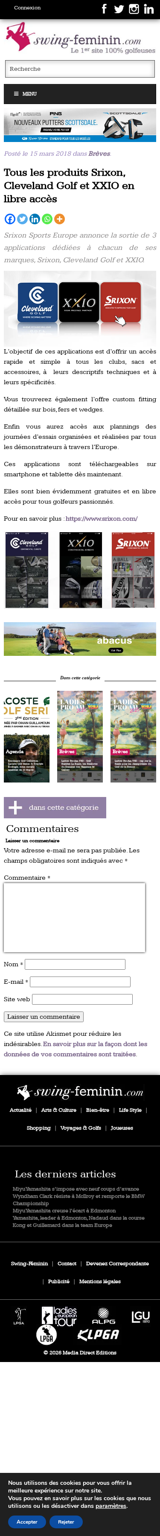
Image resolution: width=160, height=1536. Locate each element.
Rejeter (66, 1522)
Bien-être (97, 1110)
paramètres (111, 1506)
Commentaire (27, 878)
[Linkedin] (34, 219)
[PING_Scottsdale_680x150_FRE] (80, 125)
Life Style (130, 1110)
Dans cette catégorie (80, 677)
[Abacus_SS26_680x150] (80, 639)
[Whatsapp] (47, 219)
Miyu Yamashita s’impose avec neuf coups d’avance (76, 1189)
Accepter (27, 1522)
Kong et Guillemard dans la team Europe (62, 1225)
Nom (13, 964)
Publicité (59, 1281)
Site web (17, 999)
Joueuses (122, 1128)
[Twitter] (22, 219)
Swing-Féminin (29, 1264)
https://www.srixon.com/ (101, 519)
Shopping (39, 1128)
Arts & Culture (58, 1110)
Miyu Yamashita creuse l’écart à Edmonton (64, 1211)
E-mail (16, 982)
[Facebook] (10, 219)
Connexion (27, 8)
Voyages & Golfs (81, 1128)
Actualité (21, 1110)
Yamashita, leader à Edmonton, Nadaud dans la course (79, 1218)
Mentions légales (100, 1281)
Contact (67, 1264)
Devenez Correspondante (117, 1264)
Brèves (99, 154)
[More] (59, 219)
